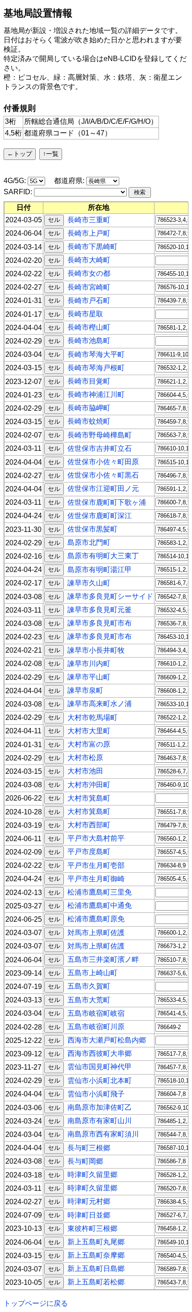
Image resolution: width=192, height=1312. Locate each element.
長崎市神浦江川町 (96, 394)
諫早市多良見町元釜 (99, 609)
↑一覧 (50, 153)
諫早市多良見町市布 (99, 623)
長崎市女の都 (88, 273)
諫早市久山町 (88, 582)
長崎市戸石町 (88, 300)
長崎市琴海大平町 (96, 354)
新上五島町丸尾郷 (96, 1242)
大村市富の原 (88, 744)
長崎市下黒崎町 (92, 246)
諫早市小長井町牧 (96, 650)
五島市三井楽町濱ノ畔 (103, 959)
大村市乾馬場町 (92, 717)
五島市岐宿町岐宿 (96, 1013)
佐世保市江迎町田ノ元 (103, 488)
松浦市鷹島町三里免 (99, 892)
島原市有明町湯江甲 (99, 569)
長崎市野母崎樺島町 (99, 434)
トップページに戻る (36, 1303)
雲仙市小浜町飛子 (96, 1093)
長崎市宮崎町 (88, 286)
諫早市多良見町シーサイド (110, 596)
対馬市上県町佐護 (96, 932)
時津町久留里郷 (92, 1174)
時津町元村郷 (88, 1201)
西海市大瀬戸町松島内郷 (106, 1040)
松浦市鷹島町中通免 (99, 905)
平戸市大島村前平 (96, 838)
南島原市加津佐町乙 (99, 1107)
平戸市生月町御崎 (96, 878)
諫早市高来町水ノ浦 (99, 703)
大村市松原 (85, 757)
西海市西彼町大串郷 (99, 1053)
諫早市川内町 (88, 663)
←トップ (19, 153)
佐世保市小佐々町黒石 (103, 475)
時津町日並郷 (88, 1214)
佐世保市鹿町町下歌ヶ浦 (106, 502)
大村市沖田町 (88, 784)
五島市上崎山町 (92, 973)
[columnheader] (23, 207)
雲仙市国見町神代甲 (99, 1067)
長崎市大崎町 (88, 260)
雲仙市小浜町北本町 (99, 1080)
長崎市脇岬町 (88, 408)
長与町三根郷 (88, 1147)
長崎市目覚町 (88, 381)
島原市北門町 (88, 542)
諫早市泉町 (85, 690)
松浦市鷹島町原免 (96, 919)
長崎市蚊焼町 (88, 421)
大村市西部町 (88, 825)
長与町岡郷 (85, 1161)
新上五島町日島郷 (96, 1268)
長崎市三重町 (88, 219)
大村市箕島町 (88, 797)
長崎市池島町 (88, 340)
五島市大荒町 (88, 999)
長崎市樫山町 (88, 327)
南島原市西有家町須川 (103, 1134)
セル (54, 219)
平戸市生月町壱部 (96, 865)
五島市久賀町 (88, 986)
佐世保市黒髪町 (92, 529)
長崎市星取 (85, 314)
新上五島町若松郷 (96, 1282)
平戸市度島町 (88, 851)
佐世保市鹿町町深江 (99, 515)
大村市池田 (85, 771)
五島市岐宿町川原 (96, 1026)
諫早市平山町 (88, 677)
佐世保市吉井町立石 (99, 448)
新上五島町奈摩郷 (96, 1255)
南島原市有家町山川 (99, 1120)
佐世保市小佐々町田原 (103, 462)
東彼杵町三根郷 (92, 1228)
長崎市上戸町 (88, 233)
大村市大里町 (88, 730)
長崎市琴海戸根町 (96, 367)
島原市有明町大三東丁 (103, 556)
